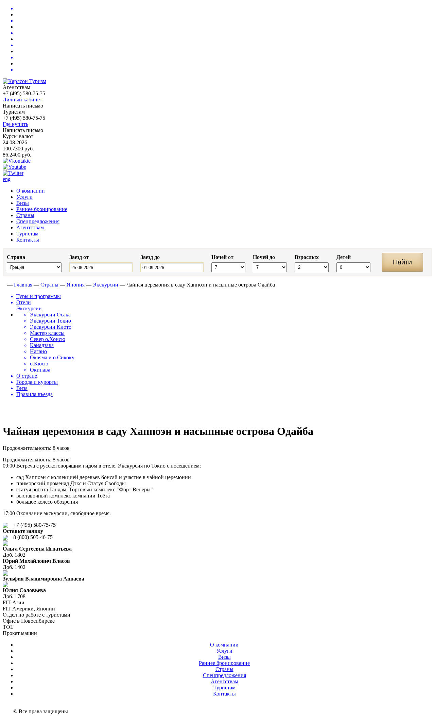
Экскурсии (105, 285)
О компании (30, 191)
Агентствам (30, 227)
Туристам (27, 233)
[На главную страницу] (4, 285)
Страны (25, 215)
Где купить (15, 124)
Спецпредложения (37, 221)
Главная (23, 285)
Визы (22, 203)
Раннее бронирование (41, 209)
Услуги (24, 197)
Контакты (27, 240)
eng (7, 179)
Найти (402, 262)
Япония (76, 285)
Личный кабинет (22, 99)
